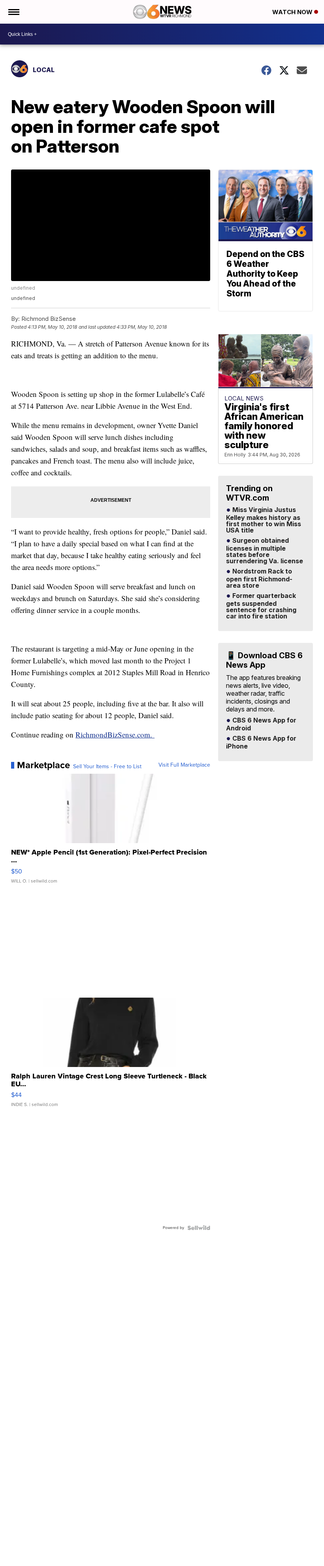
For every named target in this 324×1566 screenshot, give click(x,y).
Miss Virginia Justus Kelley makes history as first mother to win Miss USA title (263, 520)
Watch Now (293, 12)
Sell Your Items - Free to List (107, 766)
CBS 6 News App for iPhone (261, 742)
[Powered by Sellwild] (198, 1228)
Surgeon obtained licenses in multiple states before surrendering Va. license (264, 551)
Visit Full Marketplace (184, 765)
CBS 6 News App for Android (261, 724)
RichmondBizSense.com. (114, 734)
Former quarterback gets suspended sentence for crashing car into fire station (261, 606)
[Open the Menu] (13, 12)
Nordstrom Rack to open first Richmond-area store (259, 578)
